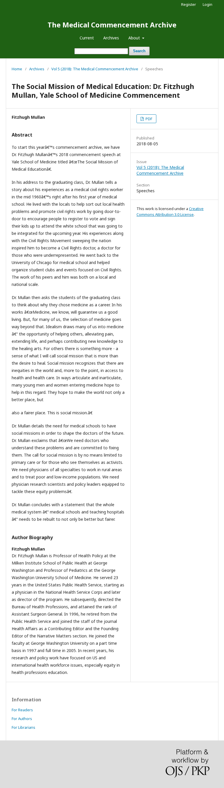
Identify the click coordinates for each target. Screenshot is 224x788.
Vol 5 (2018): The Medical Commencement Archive (94, 68)
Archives (111, 38)
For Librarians (23, 727)
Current (87, 38)
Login (207, 4)
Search (139, 51)
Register (188, 4)
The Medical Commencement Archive (112, 24)
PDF (148, 118)
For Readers (22, 709)
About (134, 38)
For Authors (22, 718)
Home (17, 68)
